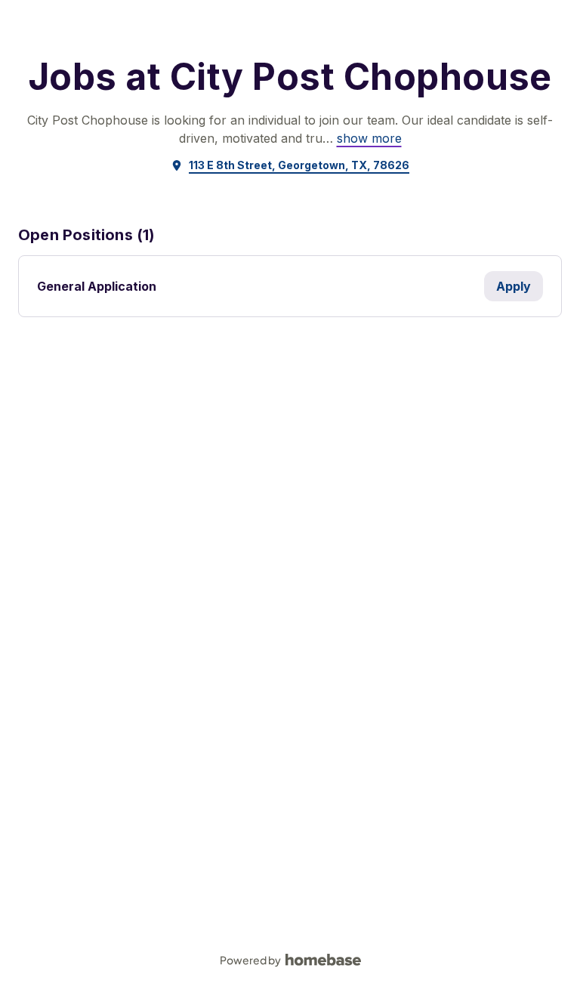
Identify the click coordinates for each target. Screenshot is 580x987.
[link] (369, 138)
